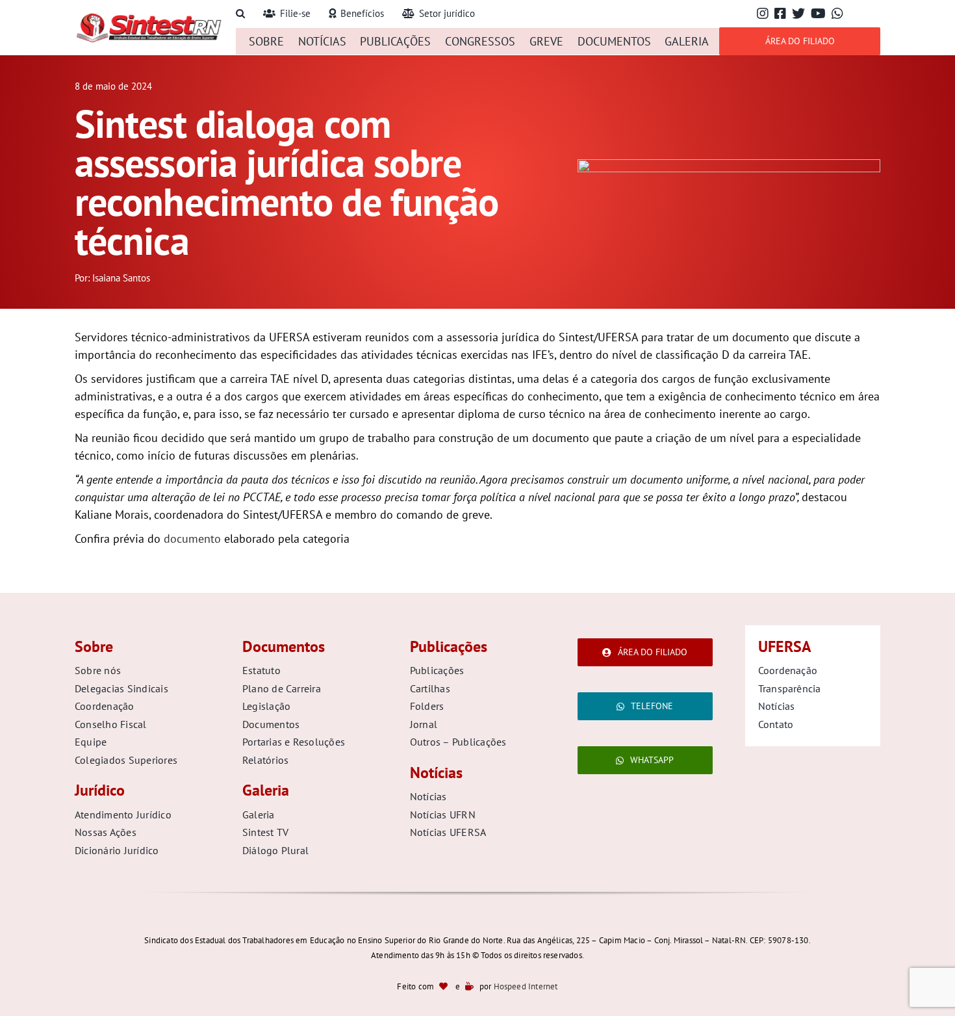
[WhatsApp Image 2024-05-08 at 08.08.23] (729, 164)
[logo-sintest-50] (148, 17)
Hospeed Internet (526, 986)
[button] (240, 14)
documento (192, 538)
